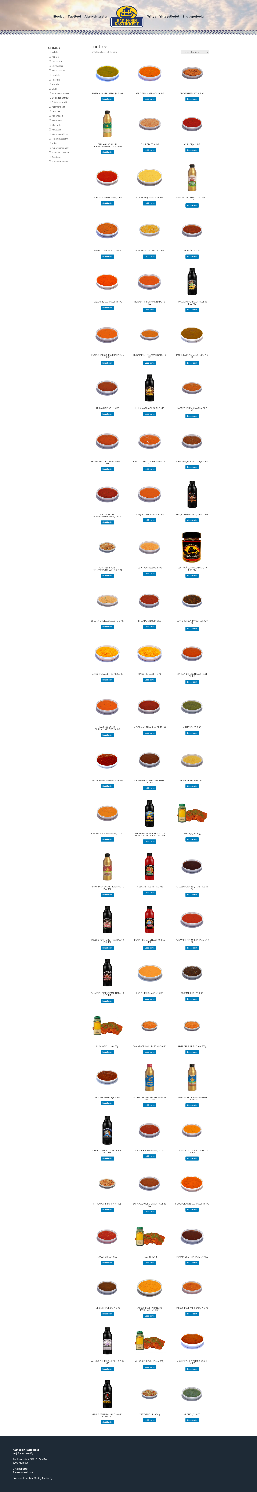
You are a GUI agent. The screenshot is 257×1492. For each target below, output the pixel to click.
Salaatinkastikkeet (60, 152)
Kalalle (54, 52)
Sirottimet (56, 157)
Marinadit (56, 125)
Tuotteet (74, 16)
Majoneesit (57, 120)
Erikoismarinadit (59, 102)
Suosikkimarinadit (60, 161)
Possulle (55, 79)
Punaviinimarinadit (60, 147)
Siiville (54, 88)
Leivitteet (56, 111)
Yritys (151, 16)
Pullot (54, 143)
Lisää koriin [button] (107, 99)
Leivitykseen (57, 65)
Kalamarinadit (58, 106)
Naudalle (55, 75)
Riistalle (55, 84)
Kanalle (55, 56)
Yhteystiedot (169, 16)
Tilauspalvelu (193, 16)
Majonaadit (57, 115)
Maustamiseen (58, 70)
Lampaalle (56, 61)
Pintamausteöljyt (59, 138)
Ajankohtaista (95, 16)
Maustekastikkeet (60, 134)
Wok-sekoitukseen (60, 93)
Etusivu (59, 16)
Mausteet (56, 129)
